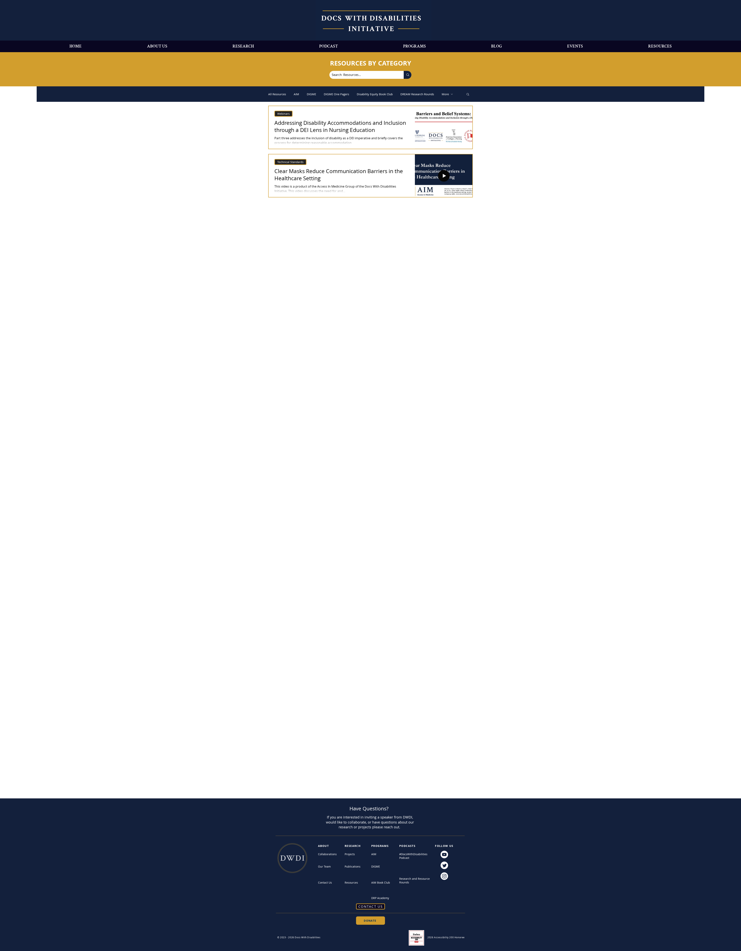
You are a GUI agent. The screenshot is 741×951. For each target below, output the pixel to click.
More (445, 94)
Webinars (283, 114)
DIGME (311, 94)
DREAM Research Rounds (417, 94)
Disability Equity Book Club (375, 94)
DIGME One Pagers (336, 94)
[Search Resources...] (407, 75)
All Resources (277, 94)
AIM (296, 94)
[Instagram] (444, 876)
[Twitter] (444, 865)
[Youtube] (444, 854)
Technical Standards (290, 162)
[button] (468, 95)
